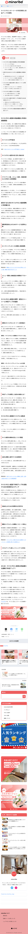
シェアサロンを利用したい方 (9, 921)
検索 (24, 696)
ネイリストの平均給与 (9, 64)
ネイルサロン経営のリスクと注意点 (11, 91)
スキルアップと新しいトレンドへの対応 (13, 105)
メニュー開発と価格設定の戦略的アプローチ (14, 80)
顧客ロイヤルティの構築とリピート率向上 (14, 104)
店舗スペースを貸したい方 (9, 918)
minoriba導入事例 (8, 707)
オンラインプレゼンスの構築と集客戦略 (13, 78)
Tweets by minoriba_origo (7, 894)
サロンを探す (7, 712)
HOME (15, 928)
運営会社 (5, 915)
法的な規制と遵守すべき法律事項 (12, 95)
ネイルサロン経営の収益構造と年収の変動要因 (14, 62)
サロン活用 (6, 715)
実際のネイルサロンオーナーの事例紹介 (13, 86)
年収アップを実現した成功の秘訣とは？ (13, 88)
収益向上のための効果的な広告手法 (12, 102)
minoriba (3, 601)
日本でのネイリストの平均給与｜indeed (14, 149)
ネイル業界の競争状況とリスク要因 (12, 93)
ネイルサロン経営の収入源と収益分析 (13, 66)
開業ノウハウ (11, 634)
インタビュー (7, 709)
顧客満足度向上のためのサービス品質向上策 (14, 76)
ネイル (7, 636)
